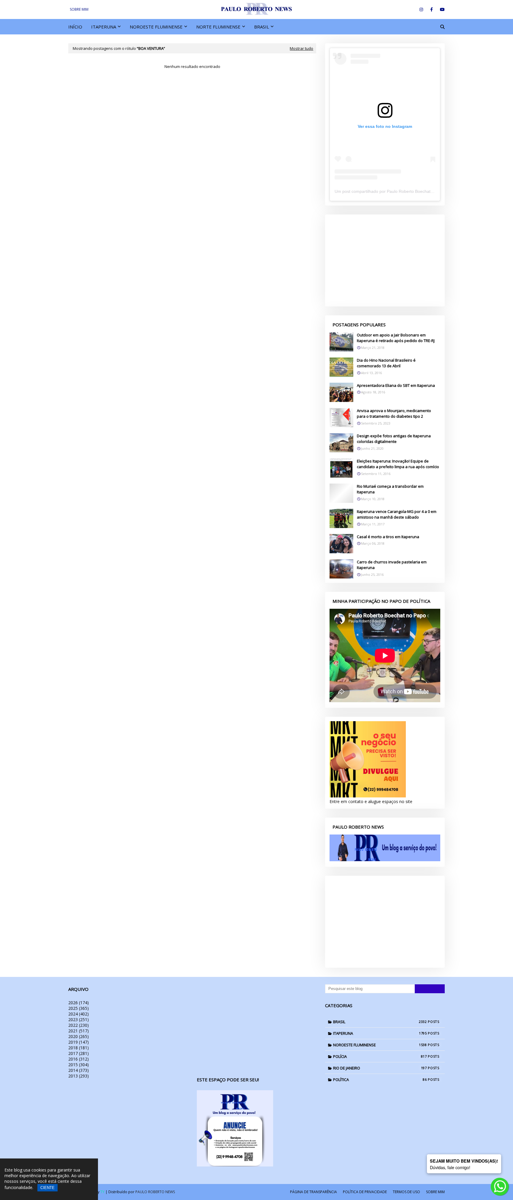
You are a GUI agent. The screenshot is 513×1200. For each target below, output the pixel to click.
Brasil (380, 1021)
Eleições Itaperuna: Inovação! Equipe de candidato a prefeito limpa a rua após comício (398, 464)
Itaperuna (380, 1033)
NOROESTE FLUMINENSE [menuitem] (156, 27)
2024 (78, 1014)
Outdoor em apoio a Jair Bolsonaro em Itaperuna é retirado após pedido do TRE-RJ (396, 338)
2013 (78, 1076)
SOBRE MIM (79, 9)
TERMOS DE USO (406, 1191)
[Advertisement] (385, 260)
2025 (78, 1008)
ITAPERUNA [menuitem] (103, 27)
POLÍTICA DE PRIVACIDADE (365, 1191)
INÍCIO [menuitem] (75, 27)
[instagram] (421, 9)
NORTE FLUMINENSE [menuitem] (218, 27)
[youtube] (441, 9)
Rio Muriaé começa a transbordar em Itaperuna (390, 489)
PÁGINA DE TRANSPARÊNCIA (313, 1191)
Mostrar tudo (301, 48)
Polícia (380, 1056)
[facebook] (431, 9)
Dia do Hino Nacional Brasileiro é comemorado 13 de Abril (386, 363)
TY (102, 1191)
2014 (78, 1070)
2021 (78, 1031)
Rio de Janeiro (380, 1068)
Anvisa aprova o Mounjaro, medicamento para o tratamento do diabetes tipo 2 (394, 413)
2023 (78, 1019)
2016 (78, 1059)
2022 (78, 1025)
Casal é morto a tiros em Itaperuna (388, 536)
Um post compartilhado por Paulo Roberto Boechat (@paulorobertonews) (404, 191)
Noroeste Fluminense (380, 1045)
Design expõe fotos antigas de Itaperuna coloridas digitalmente (394, 438)
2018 (78, 1047)
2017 (78, 1053)
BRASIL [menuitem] (261, 27)
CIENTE (47, 1187)
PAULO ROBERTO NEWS (155, 1191)
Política (380, 1079)
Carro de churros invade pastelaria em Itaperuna (392, 564)
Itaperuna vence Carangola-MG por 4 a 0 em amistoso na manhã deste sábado (396, 514)
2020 (78, 1036)
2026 (78, 1002)
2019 (78, 1042)
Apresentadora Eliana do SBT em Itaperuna (396, 385)
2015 (78, 1064)
